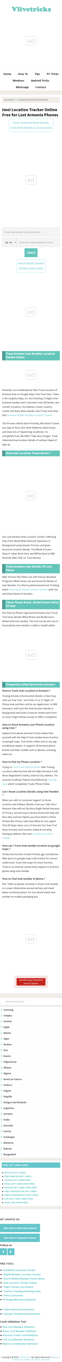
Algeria (7, 1073)
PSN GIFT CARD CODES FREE (18, 1198)
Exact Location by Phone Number (31, 122)
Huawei (7, 1021)
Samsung (8, 1009)
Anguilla (7, 1096)
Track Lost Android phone (26, 767)
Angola (7, 1090)
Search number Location (31, 263)
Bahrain (7, 1148)
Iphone (7, 1033)
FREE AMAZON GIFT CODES (18, 1176)
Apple (6, 1027)
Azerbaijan (9, 1137)
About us (55, 1357)
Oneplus (7, 1015)
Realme (7, 1044)
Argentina (8, 1108)
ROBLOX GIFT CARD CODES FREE (20, 1187)
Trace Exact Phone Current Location (28, 589)
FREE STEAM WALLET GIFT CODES (21, 1195)
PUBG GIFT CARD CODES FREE (19, 1183)
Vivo (5, 1050)
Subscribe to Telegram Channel (19, 1237)
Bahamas (8, 1142)
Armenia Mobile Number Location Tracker (29, 415)
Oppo (6, 1038)
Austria (7, 1131)
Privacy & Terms (32, 1359)
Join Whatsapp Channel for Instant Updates (31, 982)
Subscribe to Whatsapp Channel (20, 1228)
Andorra (7, 1085)
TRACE (31, 253)
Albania (7, 1067)
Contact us (17, 1359)
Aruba (6, 1119)
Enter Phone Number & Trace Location (31, 127)
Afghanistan (10, 1061)
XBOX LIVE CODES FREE (16, 1202)
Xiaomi (7, 1056)
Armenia (7, 1113)
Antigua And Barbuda (14, 1102)
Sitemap (45, 1359)
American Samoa (12, 1079)
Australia (8, 1125)
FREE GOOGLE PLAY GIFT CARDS (20, 1191)
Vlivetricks (31, 8)
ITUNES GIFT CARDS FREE (17, 1180)
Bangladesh (9, 1154)
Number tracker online (31, 268)
